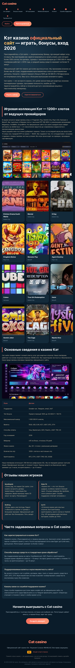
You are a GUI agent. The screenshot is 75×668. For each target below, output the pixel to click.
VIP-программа (30, 11)
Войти (7, 24)
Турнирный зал (7, 18)
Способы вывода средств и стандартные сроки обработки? (31, 552)
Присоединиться (22, 24)
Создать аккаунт (37, 621)
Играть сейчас (12, 95)
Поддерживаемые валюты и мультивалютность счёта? (28, 569)
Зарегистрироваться (33, 95)
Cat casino (9, 3)
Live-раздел (6, 11)
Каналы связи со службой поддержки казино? (25, 586)
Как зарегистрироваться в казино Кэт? (21, 535)
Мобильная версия (43, 11)
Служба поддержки (66, 11)
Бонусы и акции (17, 11)
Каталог (54, 11)
